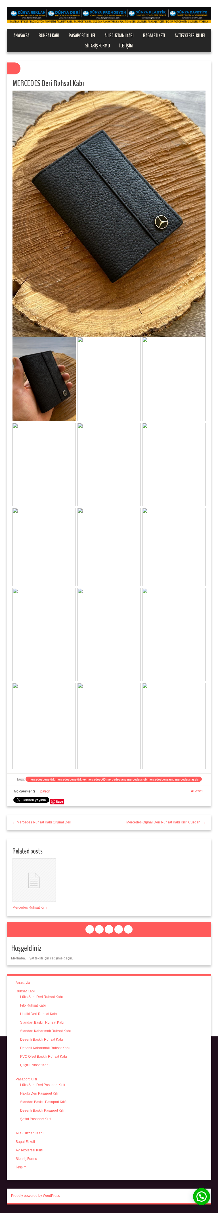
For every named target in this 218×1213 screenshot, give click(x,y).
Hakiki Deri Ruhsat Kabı (38, 1014)
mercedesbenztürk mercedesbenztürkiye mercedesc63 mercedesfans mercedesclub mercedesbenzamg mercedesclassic (114, 779)
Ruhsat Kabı (49, 35)
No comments (24, 791)
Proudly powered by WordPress (35, 1196)
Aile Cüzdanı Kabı (119, 35)
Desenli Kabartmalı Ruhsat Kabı (45, 1048)
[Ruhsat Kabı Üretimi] (109, 15)
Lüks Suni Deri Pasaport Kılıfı (42, 1085)
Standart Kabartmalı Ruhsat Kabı (45, 1031)
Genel (198, 791)
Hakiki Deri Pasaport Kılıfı (39, 1093)
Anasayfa (21, 35)
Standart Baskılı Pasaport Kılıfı (43, 1102)
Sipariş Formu (97, 45)
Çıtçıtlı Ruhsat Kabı (34, 1065)
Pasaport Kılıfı (82, 35)
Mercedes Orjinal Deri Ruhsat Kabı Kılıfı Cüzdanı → (166, 822)
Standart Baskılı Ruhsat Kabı (42, 1022)
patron (45, 791)
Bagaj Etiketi (154, 35)
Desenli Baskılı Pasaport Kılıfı (42, 1110)
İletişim (126, 45)
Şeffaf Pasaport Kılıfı (35, 1119)
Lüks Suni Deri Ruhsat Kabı (41, 997)
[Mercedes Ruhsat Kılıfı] (34, 880)
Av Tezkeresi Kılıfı (190, 35)
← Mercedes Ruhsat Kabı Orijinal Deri (41, 822)
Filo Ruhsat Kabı (33, 1005)
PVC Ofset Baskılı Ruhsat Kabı (43, 1057)
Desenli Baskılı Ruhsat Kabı (41, 1039)
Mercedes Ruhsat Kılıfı (29, 907)
